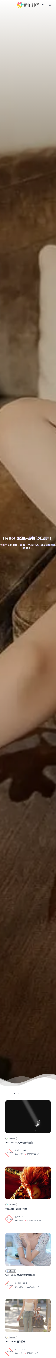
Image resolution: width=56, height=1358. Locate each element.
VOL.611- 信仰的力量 (16, 1209)
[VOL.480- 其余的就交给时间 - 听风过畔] (28, 1249)
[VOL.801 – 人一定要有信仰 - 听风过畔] (28, 1116)
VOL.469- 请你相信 (15, 1341)
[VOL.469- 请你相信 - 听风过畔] (28, 1315)
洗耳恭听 (12, 1138)
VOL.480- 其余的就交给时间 (20, 1275)
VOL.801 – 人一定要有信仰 (19, 1142)
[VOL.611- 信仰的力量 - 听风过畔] (28, 1183)
